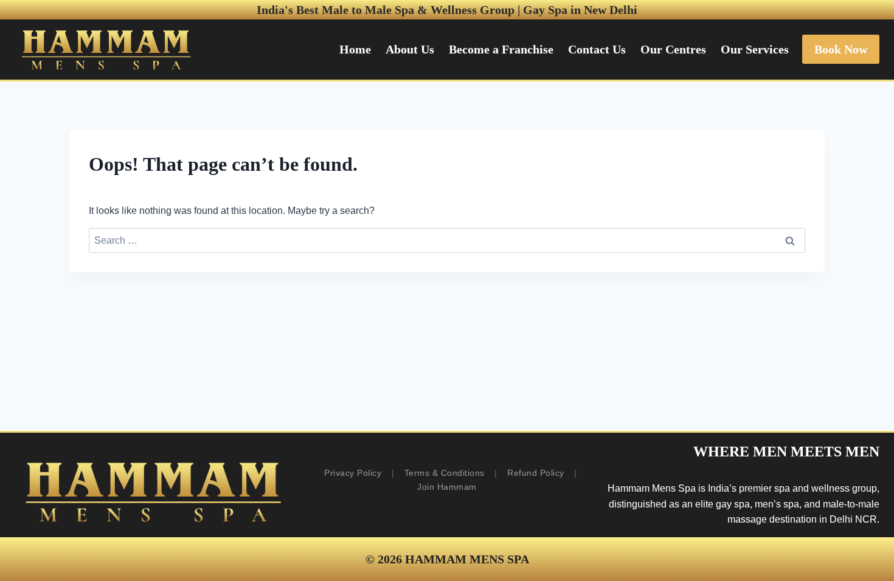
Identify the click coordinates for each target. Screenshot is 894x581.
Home (355, 49)
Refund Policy (535, 473)
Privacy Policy (352, 473)
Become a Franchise (501, 49)
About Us (410, 49)
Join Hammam (447, 487)
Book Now (840, 49)
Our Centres (673, 49)
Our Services (755, 49)
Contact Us (597, 49)
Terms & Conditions (444, 473)
